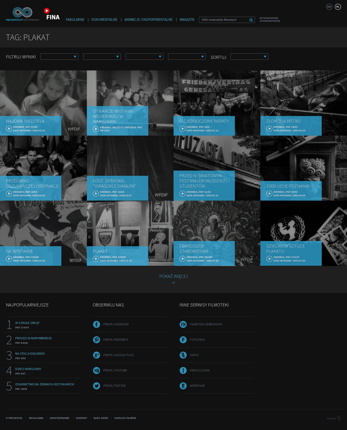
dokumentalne (104, 19)
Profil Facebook (116, 324)
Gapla (194, 355)
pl (337, 6)
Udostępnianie (59, 418)
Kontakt (81, 418)
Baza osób (101, 418)
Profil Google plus (118, 355)
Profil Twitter (114, 385)
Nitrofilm (197, 385)
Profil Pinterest (115, 339)
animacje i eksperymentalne (148, 19)
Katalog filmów (125, 418)
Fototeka (197, 339)
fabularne (75, 19)
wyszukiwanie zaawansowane (270, 19)
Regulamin (36, 418)
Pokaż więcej (173, 276)
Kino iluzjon (200, 370)
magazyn (187, 19)
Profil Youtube (115, 370)
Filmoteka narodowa (206, 324)
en (329, 6)
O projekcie (14, 418)
